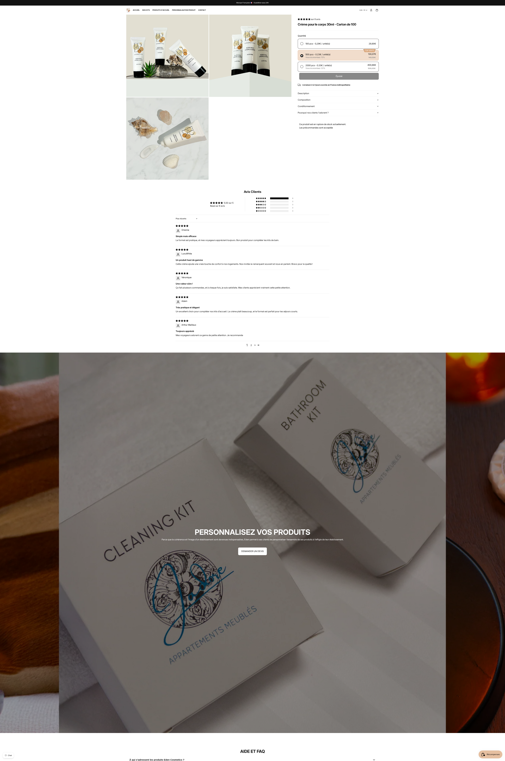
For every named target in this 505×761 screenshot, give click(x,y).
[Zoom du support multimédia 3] (167, 138)
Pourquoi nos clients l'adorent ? (313, 112)
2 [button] (251, 345)
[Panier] (377, 10)
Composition (304, 99)
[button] (304, 19)
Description (303, 93)
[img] (182, 226)
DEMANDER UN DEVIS (252, 551)
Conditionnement (306, 106)
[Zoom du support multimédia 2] (250, 56)
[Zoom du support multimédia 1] (167, 56)
